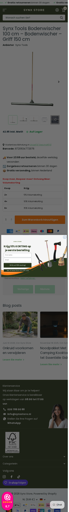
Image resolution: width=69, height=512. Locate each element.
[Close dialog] (64, 237)
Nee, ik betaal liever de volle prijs (17, 270)
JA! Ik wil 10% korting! (17, 265)
